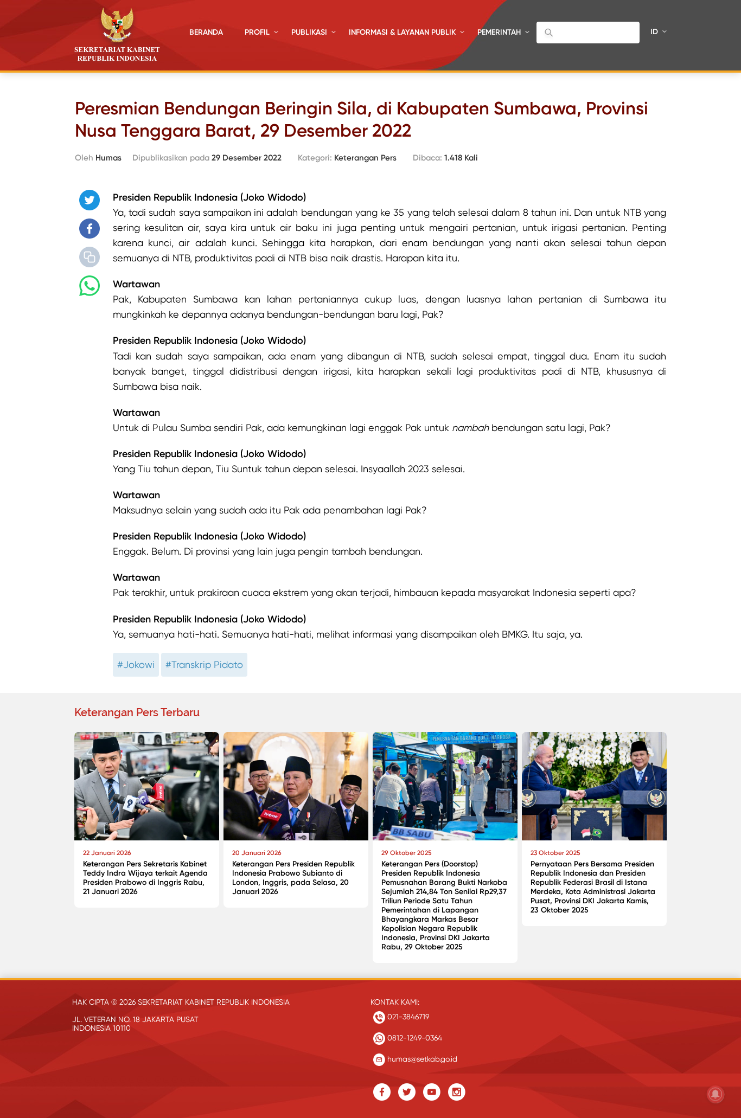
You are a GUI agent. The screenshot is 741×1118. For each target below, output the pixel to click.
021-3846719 (407, 1016)
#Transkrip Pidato (204, 664)
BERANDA (206, 32)
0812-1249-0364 (413, 1037)
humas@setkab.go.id (421, 1059)
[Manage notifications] (715, 1094)
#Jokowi (136, 664)
